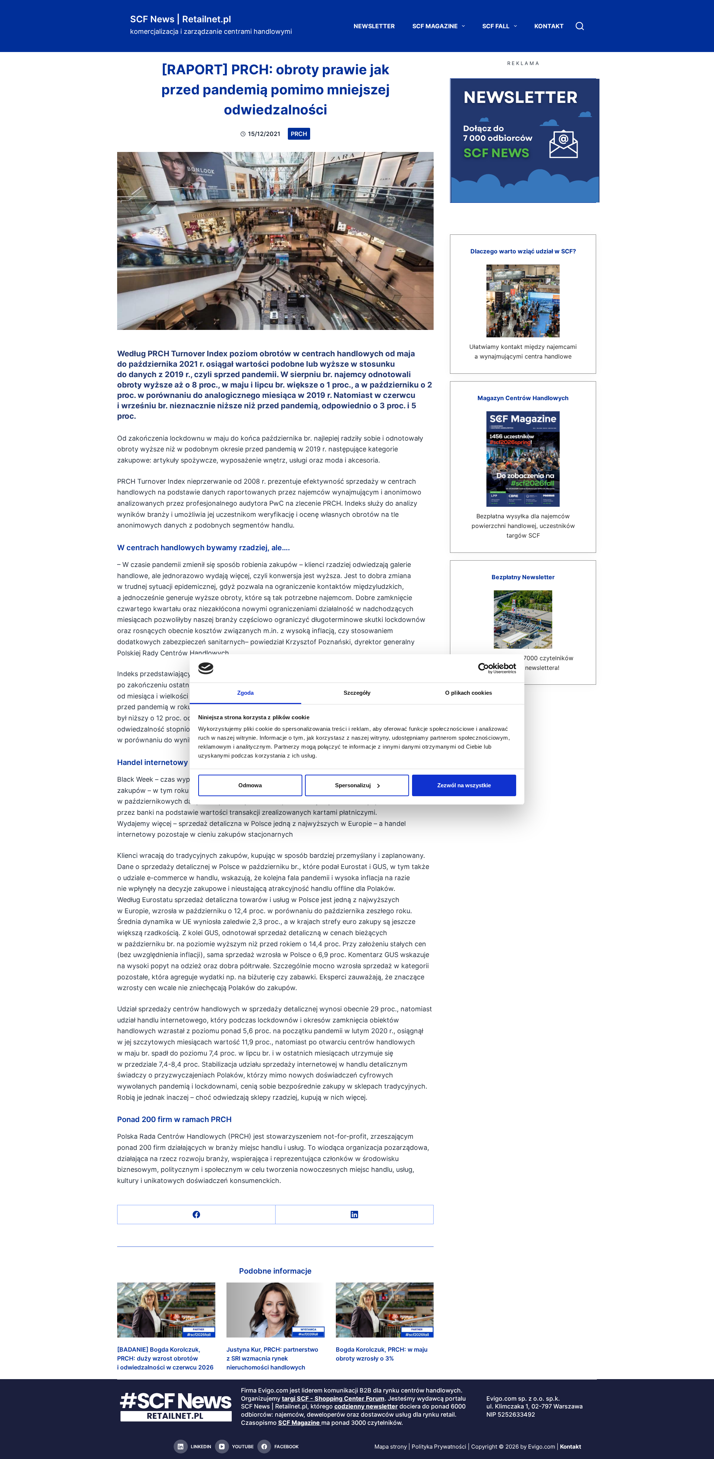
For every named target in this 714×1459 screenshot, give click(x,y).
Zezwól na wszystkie (464, 785)
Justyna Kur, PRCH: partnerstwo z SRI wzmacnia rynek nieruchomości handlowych (272, 1358)
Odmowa (250, 785)
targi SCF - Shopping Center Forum (333, 1398)
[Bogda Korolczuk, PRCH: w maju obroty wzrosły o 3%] (385, 1310)
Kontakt (549, 26)
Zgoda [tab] (245, 693)
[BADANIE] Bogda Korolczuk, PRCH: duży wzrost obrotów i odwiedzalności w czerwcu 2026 (165, 1358)
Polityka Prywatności (439, 1446)
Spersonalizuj (353, 785)
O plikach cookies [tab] (468, 693)
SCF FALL (495, 26)
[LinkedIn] (355, 1214)
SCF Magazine (435, 26)
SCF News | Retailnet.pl (180, 19)
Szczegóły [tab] (357, 693)
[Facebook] (197, 1214)
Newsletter (374, 26)
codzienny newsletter (366, 1406)
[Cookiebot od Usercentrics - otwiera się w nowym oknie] (483, 668)
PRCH (299, 133)
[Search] (580, 26)
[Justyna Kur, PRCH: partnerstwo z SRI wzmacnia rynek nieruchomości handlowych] (275, 1310)
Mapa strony (390, 1446)
